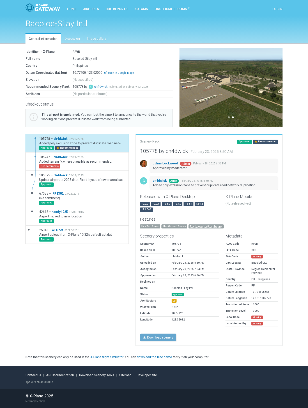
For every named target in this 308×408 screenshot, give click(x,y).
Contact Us (33, 375)
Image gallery (96, 38)
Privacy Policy (35, 401)
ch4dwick (101, 86)
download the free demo (154, 357)
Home (71, 9)
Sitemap (125, 375)
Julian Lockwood (166, 163)
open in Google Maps (120, 72)
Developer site (147, 375)
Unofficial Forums (171, 9)
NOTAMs (141, 9)
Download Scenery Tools (96, 375)
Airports (91, 9)
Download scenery (160, 337)
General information (43, 39)
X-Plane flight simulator (106, 357)
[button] (187, 87)
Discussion (72, 38)
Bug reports (117, 9)
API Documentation (60, 375)
